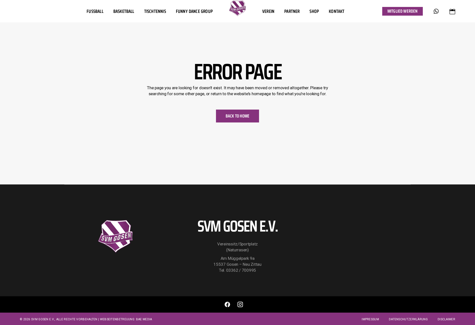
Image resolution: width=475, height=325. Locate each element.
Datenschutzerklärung (408, 319)
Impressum (370, 319)
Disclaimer (446, 319)
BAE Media (144, 319)
